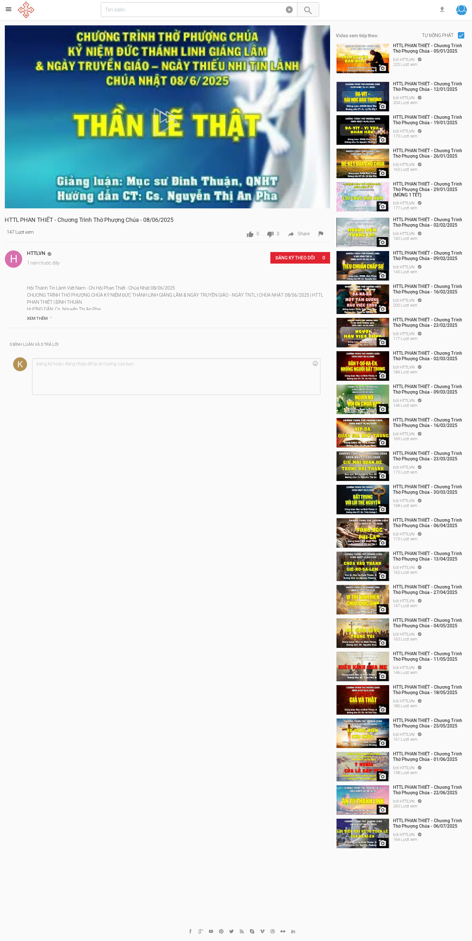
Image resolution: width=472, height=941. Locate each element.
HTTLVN (407, 59)
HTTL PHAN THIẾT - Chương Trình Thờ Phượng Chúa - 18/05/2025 (427, 689)
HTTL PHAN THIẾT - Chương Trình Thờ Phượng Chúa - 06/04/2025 (427, 523)
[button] (289, 11)
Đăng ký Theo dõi (300, 257)
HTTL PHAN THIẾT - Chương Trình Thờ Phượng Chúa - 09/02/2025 (427, 255)
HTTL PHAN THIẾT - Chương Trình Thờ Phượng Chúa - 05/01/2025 (427, 48)
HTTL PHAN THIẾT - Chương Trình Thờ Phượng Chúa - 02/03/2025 (427, 356)
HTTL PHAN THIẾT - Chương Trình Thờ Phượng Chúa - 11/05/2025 (427, 656)
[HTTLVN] (13, 259)
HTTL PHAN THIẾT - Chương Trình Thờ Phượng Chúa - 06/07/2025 (427, 823)
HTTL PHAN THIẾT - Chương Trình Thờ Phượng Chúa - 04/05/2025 (427, 623)
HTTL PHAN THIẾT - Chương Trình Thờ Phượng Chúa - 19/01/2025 (427, 120)
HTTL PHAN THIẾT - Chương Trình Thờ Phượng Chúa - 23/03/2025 (427, 456)
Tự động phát (438, 35)
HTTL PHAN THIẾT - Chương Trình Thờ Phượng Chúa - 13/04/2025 (427, 556)
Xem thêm (40, 318)
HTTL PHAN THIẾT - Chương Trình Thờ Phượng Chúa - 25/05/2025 (427, 723)
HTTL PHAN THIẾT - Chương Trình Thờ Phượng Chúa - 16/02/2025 (427, 289)
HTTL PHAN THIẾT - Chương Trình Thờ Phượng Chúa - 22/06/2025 (427, 790)
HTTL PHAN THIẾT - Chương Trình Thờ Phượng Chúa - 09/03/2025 (427, 389)
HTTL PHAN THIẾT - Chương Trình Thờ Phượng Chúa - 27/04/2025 (427, 589)
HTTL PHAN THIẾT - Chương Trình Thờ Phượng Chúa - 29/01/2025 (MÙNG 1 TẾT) (427, 189)
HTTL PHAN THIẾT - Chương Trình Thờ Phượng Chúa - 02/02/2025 (427, 222)
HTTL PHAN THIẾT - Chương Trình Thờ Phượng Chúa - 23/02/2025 (427, 322)
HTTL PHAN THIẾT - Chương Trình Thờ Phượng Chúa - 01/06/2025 (427, 756)
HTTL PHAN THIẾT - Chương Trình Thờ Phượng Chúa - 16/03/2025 (427, 422)
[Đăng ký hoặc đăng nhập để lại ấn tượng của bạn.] (176, 377)
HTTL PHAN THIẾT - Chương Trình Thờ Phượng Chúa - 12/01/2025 (427, 86)
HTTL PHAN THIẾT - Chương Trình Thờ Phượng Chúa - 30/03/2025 (427, 489)
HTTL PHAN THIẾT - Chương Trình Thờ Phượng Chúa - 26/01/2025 (427, 153)
